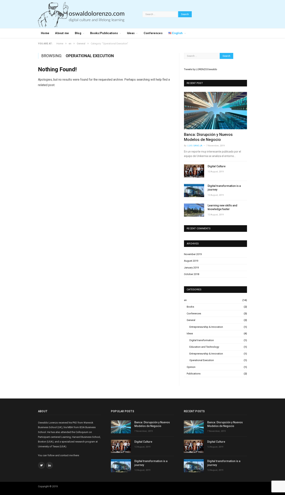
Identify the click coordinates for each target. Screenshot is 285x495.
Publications (193, 373)
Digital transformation (201, 340)
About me (62, 33)
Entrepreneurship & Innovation (206, 326)
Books (190, 306)
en (185, 300)
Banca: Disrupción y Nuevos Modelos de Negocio (152, 424)
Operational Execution (201, 360)
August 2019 (191, 260)
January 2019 (191, 267)
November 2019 (193, 254)
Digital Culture (216, 166)
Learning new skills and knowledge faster (222, 207)
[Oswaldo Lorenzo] (81, 14)
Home (45, 33)
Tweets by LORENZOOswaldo (200, 69)
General (191, 320)
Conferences (153, 33)
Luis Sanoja (194, 145)
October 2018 (191, 274)
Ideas (131, 33)
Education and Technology (204, 346)
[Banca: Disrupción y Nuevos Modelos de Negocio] (215, 110)
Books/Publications (104, 33)
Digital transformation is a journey (224, 187)
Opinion (191, 367)
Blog (78, 33)
